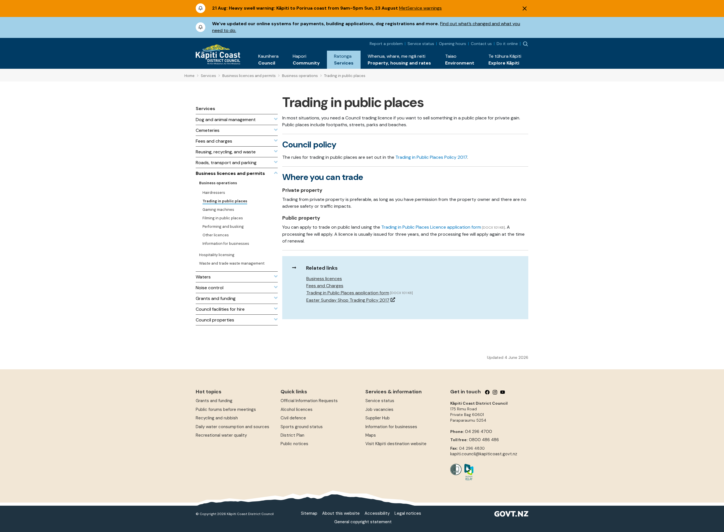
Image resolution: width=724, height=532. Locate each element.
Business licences (324, 279)
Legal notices (408, 513)
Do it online (507, 43)
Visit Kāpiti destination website (395, 444)
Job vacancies (379, 409)
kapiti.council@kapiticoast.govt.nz (483, 454)
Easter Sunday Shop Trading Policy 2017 (347, 300)
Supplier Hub (377, 418)
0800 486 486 (484, 440)
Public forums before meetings (226, 409)
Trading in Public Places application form (347, 293)
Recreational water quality (221, 435)
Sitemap (309, 513)
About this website (341, 513)
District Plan (292, 435)
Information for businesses (391, 427)
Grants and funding (214, 401)
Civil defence (293, 418)
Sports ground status (302, 427)
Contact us (481, 43)
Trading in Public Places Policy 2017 (431, 157)
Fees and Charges (324, 286)
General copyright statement (363, 522)
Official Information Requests (309, 401)
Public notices (294, 444)
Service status (421, 43)
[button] (268, 60)
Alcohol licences (297, 409)
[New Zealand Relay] (467, 472)
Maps (370, 435)
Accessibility (377, 513)
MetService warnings (420, 8)
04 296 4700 (478, 431)
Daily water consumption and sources (232, 427)
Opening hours (452, 43)
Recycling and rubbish (217, 418)
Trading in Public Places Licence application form (431, 227)
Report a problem (386, 43)
